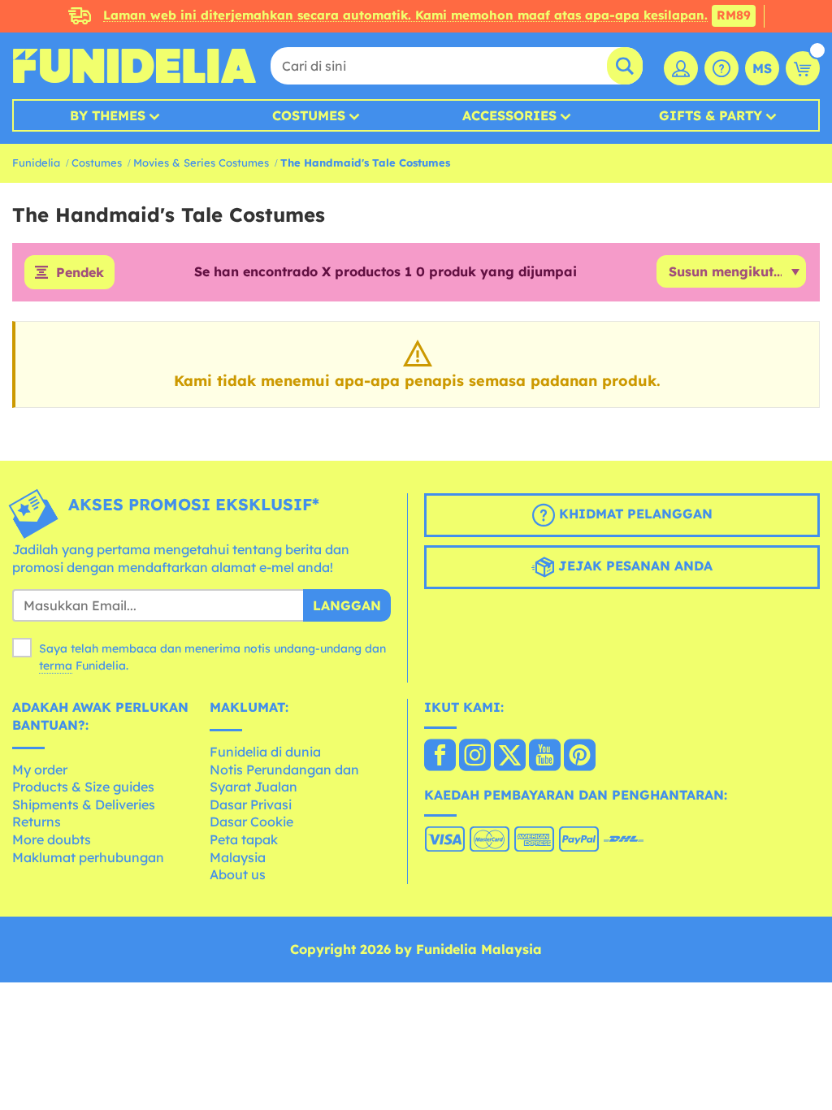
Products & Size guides (83, 786)
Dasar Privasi (251, 804)
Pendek (80, 272)
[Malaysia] (440, 756)
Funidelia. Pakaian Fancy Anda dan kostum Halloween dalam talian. (134, 66)
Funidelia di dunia (265, 752)
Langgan (347, 605)
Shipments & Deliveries (83, 804)
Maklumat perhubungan (88, 857)
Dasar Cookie (251, 821)
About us (238, 874)
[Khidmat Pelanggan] (721, 68)
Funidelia (36, 162)
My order (39, 769)
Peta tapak (244, 839)
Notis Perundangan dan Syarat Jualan (284, 778)
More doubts (51, 839)
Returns (36, 821)
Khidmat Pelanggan (634, 513)
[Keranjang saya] (803, 68)
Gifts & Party (710, 115)
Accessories (509, 115)
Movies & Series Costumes (201, 162)
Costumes (308, 115)
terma (55, 665)
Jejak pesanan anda (633, 565)
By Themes (107, 115)
